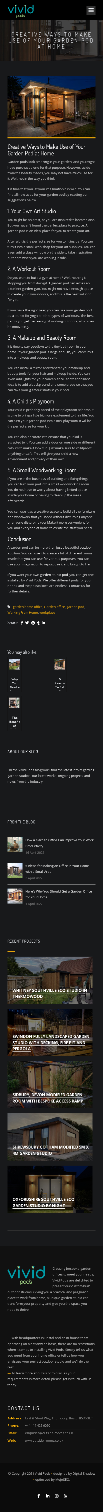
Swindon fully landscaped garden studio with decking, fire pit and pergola (51, 1042)
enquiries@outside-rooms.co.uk (49, 1433)
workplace (47, 612)
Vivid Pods (42, 1473)
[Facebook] (22, 623)
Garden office (54, 606)
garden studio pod (54, 574)
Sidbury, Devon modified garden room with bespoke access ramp (47, 1098)
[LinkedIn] (43, 623)
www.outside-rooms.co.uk (44, 1440)
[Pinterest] (33, 623)
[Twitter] (27, 623)
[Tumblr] (38, 623)
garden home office (27, 606)
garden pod (75, 606)
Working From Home (23, 612)
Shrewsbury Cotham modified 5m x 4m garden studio (50, 1150)
